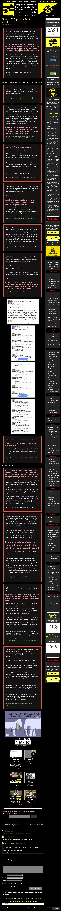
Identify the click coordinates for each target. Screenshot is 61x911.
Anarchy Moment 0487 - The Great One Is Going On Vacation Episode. (53, 116)
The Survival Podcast (53, 262)
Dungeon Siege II (52, 602)
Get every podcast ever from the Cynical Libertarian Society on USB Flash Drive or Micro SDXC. (53, 51)
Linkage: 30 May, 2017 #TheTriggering (30, 802)
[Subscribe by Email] (53, 60)
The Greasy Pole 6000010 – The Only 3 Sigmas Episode (53, 183)
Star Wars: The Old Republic (53, 596)
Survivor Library (52, 465)
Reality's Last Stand (53, 298)
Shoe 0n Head (51, 501)
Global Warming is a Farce (53, 446)
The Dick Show (52, 534)
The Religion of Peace (53, 389)
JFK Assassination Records (52, 432)
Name (4, 875)
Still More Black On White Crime (53, 308)
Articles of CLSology (11, 1)
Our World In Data (52, 471)
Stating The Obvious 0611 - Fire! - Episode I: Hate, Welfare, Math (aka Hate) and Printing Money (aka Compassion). (53, 130)
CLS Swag (52, 56)
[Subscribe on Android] (53, 74)
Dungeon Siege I (52, 600)
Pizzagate (50, 385)
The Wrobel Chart (52, 443)
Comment (5, 864)
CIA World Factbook (53, 473)
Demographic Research (53, 481)
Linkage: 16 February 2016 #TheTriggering (30, 762)
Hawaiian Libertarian (53, 264)
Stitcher (53, 70)
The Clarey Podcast (53, 545)
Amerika (50, 387)
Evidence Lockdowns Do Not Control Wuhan (54, 341)
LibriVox (50, 540)
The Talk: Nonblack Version (53, 370)
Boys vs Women (52, 375)
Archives (34, 15)
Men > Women (51, 373)
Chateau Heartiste (52, 356)
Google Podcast (53, 68)
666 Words (48, 15)
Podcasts (15, 15)
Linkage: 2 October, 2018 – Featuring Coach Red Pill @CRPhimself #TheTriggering (16, 803)
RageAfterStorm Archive (52, 520)
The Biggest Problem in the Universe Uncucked (54, 537)
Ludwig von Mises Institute (52, 559)
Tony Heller (51, 518)
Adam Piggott (51, 410)
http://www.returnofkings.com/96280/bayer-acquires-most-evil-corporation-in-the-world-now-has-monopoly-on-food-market (21, 639)
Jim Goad (50, 275)
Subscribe (34, 816)
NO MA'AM (51, 408)
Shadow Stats (51, 485)
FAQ (40, 1)
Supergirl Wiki (52, 583)
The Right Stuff (52, 287)
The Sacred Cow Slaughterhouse (52, 367)
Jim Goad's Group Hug (53, 532)
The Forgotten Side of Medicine (53, 428)
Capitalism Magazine (53, 556)
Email (4, 877)
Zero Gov (50, 268)
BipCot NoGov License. (54, 85)
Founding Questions (53, 412)
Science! (20, 1)
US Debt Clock (52, 294)
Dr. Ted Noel (51, 360)
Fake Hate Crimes (52, 313)
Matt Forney (51, 406)
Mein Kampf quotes (53, 285)
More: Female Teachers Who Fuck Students (54, 320)
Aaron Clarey (51, 494)
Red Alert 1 (51, 610)
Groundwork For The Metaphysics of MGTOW (53, 497)
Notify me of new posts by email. (11, 886)
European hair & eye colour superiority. (53, 325)
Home (9, 15)
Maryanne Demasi (52, 335)
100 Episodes (52, 1)
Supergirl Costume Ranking (52, 580)
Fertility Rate (51, 483)
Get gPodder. (52, 232)
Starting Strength (52, 419)
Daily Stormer (51, 277)
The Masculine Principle (51, 403)
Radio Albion (51, 279)
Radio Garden (51, 549)
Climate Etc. (51, 453)
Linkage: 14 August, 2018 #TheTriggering (16, 784)
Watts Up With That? (53, 451)
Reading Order (51, 587)
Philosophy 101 (33, 1)
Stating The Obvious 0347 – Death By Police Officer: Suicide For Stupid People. (35, 823)
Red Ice (50, 358)
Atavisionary (51, 377)
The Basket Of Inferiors (24, 15)
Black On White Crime (54, 302)
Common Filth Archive (54, 354)
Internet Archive (52, 461)
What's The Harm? (52, 449)
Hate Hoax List (52, 311)
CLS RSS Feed (53, 219)
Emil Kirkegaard (52, 435)
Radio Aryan (51, 547)
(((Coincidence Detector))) (51, 380)
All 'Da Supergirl (52, 566)
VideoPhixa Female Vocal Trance (53, 506)
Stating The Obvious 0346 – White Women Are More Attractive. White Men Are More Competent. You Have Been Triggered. (11, 824)
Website (4, 880)
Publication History (53, 585)
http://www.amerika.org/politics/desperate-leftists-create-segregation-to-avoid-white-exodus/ (20, 704)
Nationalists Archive (53, 283)
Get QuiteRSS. (53, 238)
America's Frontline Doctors (53, 337)
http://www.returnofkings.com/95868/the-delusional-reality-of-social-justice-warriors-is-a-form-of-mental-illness (21, 137)
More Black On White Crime (53, 305)
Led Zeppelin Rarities (53, 509)
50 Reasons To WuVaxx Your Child (54, 345)
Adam (5, 836)
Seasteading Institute (53, 266)
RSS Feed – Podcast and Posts (53, 65)
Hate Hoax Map (52, 323)
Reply (5, 841)
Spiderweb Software (53, 606)
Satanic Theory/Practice (52, 363)
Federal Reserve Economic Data (52, 468)
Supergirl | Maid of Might (52, 569)
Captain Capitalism (53, 400)
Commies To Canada (53, 383)
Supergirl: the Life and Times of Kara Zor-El (53, 573)
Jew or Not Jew (52, 441)
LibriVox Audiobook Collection (53, 542)
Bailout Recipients (52, 437)
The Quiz (26, 1)
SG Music (50, 511)
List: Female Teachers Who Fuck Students (53, 316)
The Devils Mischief (53, 530)
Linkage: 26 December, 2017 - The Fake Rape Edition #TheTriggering (53, 148)
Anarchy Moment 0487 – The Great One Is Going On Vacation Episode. (53, 172)
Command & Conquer (53, 608)
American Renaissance (53, 281)
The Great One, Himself (9, 843)
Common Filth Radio (53, 352)
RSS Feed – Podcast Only (53, 63)
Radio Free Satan (52, 528)
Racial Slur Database (53, 391)
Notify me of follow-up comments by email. (13, 883)
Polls (53, 15)
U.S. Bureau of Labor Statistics (53, 478)
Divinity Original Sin (53, 604)
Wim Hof (50, 421)
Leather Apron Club (53, 296)
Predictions (41, 15)
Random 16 (45, 1)
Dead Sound (51, 492)
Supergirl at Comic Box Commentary (54, 576)
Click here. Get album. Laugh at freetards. (31, 900)
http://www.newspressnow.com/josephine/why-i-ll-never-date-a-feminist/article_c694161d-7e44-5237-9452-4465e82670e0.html (21, 217)
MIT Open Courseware (53, 475)
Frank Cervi (51, 398)
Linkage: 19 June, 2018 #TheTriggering (30, 784)
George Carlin (51, 459)
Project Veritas (51, 439)
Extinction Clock (52, 300)
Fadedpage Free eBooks (54, 463)
